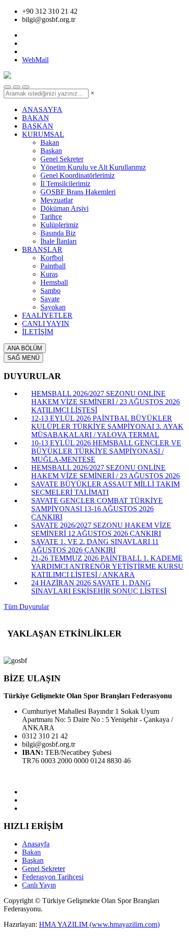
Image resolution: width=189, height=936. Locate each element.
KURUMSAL (43, 134)
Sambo (50, 290)
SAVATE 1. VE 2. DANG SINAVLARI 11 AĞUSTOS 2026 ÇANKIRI (95, 546)
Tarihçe (51, 216)
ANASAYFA (42, 109)
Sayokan (53, 307)
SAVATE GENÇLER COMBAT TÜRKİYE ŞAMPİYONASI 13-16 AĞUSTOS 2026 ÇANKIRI (97, 509)
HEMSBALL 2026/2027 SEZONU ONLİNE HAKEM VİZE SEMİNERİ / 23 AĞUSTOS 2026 (105, 472)
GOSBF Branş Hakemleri (78, 192)
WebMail (35, 60)
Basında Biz (58, 233)
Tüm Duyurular (26, 606)
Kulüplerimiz (59, 225)
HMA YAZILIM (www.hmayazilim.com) (99, 924)
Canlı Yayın (39, 885)
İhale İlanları (58, 241)
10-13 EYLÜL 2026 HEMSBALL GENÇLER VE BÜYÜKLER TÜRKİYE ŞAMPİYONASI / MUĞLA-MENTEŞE (106, 451)
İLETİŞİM (37, 332)
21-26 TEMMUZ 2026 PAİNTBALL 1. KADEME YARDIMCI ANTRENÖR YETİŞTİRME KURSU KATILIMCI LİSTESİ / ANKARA (107, 566)
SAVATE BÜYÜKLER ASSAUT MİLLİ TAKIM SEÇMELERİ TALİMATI (105, 488)
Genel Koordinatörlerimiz (77, 175)
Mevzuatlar (56, 200)
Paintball (53, 266)
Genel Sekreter (61, 159)
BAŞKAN (37, 126)
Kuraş (49, 274)
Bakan (49, 142)
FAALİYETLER (47, 315)
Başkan (51, 151)
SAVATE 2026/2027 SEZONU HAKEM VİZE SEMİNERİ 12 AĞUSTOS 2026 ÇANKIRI (101, 529)
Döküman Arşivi (64, 208)
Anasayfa (36, 844)
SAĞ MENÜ (23, 357)
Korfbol (51, 258)
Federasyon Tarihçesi (52, 877)
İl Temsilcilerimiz (65, 183)
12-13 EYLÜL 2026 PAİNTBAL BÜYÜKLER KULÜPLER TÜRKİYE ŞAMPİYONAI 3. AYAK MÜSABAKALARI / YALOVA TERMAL (107, 426)
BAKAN (35, 118)
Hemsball (54, 282)
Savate (50, 299)
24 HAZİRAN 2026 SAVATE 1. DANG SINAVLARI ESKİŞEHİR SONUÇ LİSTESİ (99, 587)
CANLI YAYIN (45, 323)
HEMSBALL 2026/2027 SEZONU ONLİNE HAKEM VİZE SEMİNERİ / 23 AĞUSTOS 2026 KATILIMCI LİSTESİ (105, 402)
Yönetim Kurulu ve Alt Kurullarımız (93, 167)
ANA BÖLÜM (24, 348)
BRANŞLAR (42, 249)
